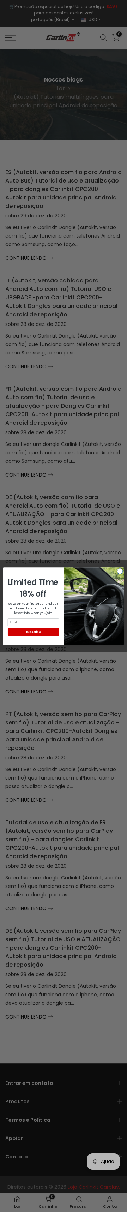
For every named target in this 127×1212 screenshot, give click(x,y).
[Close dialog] (119, 571)
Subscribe (33, 631)
